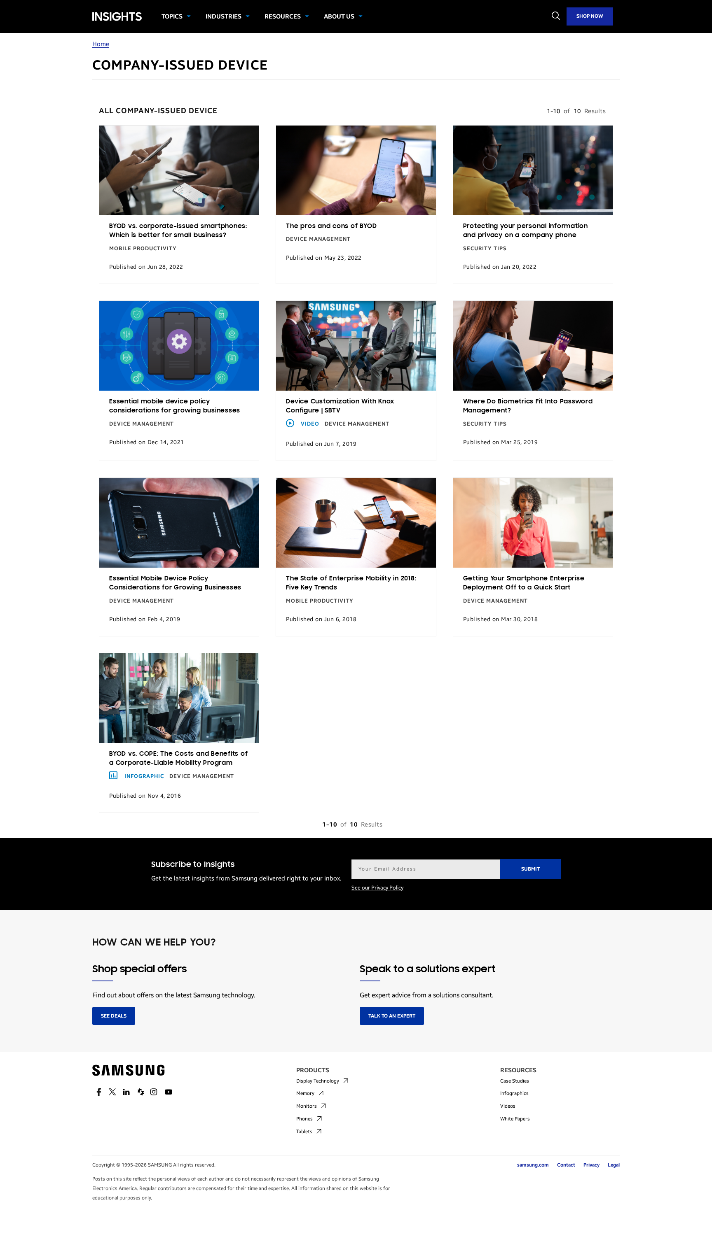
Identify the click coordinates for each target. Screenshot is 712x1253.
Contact (566, 1165)
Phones (304, 1119)
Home (100, 44)
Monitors (306, 1106)
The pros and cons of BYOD (331, 226)
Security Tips (485, 248)
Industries (223, 16)
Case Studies (514, 1081)
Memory (305, 1093)
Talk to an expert (391, 1016)
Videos (507, 1106)
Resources (283, 16)
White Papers (515, 1119)
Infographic (144, 776)
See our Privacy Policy (377, 888)
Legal (614, 1165)
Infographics (514, 1093)
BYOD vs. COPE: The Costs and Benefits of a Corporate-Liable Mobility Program (178, 759)
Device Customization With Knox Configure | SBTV (340, 406)
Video (310, 424)
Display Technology (317, 1081)
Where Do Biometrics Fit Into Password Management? (528, 406)
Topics (172, 16)
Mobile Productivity (143, 248)
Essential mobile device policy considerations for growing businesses (174, 406)
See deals (113, 1016)
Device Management (318, 239)
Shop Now (589, 16)
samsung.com (533, 1165)
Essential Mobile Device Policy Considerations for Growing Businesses (175, 583)
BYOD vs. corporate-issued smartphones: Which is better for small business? (178, 231)
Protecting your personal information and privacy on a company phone (525, 231)
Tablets (304, 1131)
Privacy (591, 1165)
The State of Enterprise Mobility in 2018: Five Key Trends (351, 583)
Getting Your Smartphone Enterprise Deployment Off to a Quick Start (524, 583)
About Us (339, 16)
